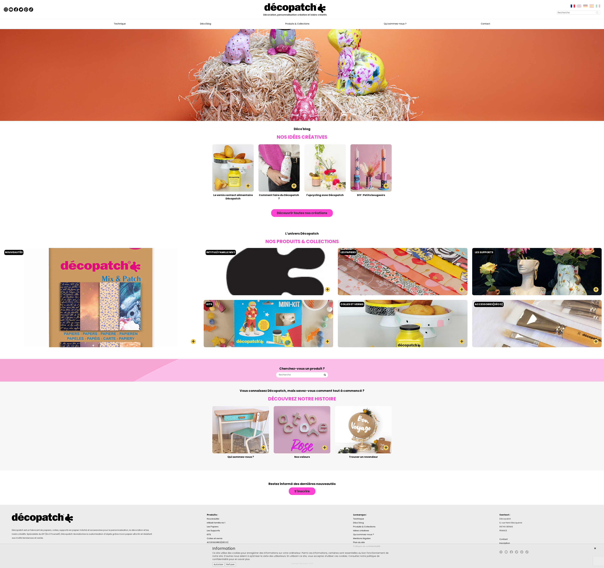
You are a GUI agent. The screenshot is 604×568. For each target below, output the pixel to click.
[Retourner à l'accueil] (295, 7)
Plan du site (359, 542)
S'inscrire (302, 491)
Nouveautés (213, 518)
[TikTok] (31, 9)
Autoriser (218, 564)
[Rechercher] (597, 12)
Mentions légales (362, 538)
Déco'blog (205, 23)
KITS (209, 534)
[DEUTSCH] (585, 5)
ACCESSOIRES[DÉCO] (217, 542)
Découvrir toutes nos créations (302, 213)
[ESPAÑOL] (592, 5)
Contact (485, 23)
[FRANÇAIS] (573, 5)
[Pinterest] (26, 9)
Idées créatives (361, 530)
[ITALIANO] (598, 5)
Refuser (230, 564)
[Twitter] (21, 9)
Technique (120, 23)
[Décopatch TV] (11, 9)
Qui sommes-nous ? (395, 23)
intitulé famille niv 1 (216, 522)
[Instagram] (6, 9)
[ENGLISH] (579, 5)
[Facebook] (16, 9)
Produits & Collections (297, 23)
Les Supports (213, 530)
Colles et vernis (214, 538)
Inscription (504, 543)
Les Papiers (212, 526)
